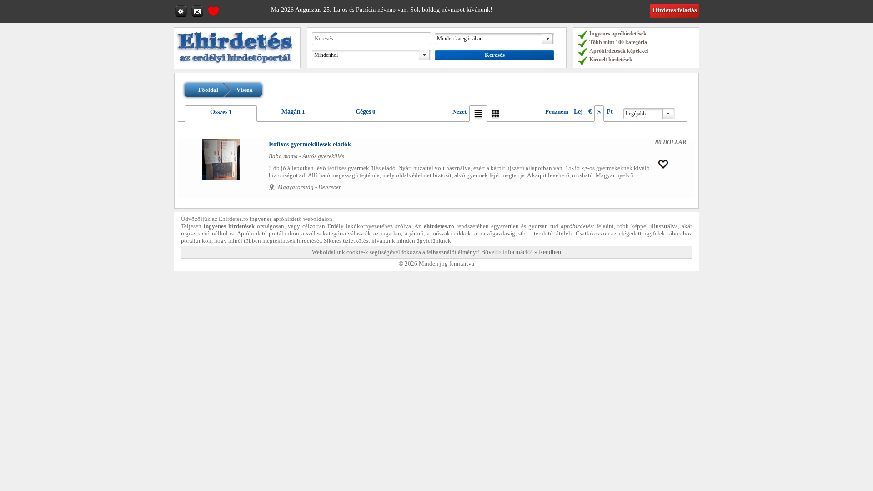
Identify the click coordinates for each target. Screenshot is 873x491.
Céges (363, 111)
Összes (218, 112)
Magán (291, 111)
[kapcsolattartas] (198, 11)
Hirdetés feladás (674, 10)
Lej (578, 111)
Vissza (244, 89)
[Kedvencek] (213, 10)
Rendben (550, 252)
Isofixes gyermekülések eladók (310, 144)
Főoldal (208, 89)
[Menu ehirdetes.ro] (182, 11)
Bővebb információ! (507, 252)
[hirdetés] (237, 66)
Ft (610, 111)
